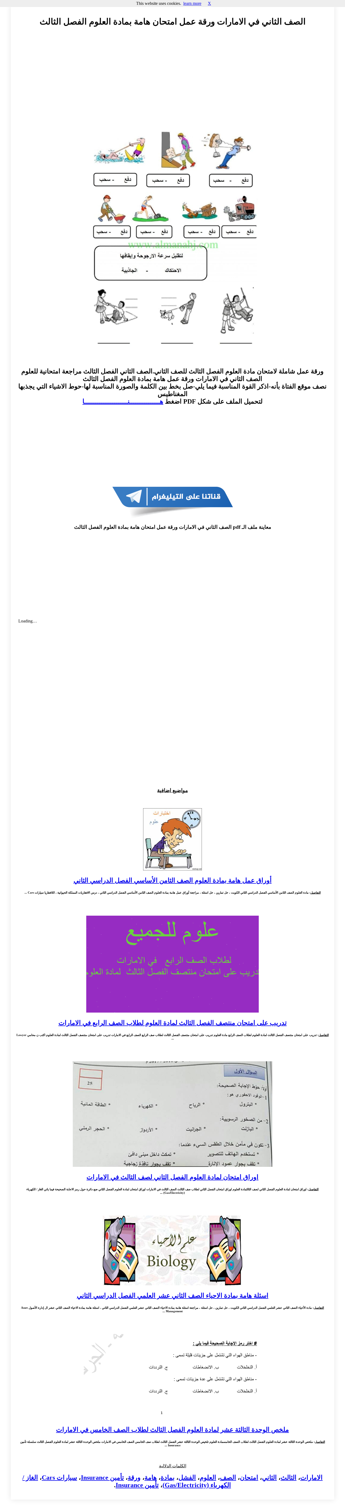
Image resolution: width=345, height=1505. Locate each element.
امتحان (249, 1477)
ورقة (134, 1477)
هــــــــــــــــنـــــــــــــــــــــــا (122, 401)
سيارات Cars (59, 1477)
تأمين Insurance (102, 1477)
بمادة (168, 1477)
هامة (150, 1477)
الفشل (187, 1477)
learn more (192, 3)
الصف (228, 1477)
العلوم (208, 1477)
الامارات (311, 1477)
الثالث (288, 1477)
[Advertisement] (172, 80)
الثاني (269, 1477)
